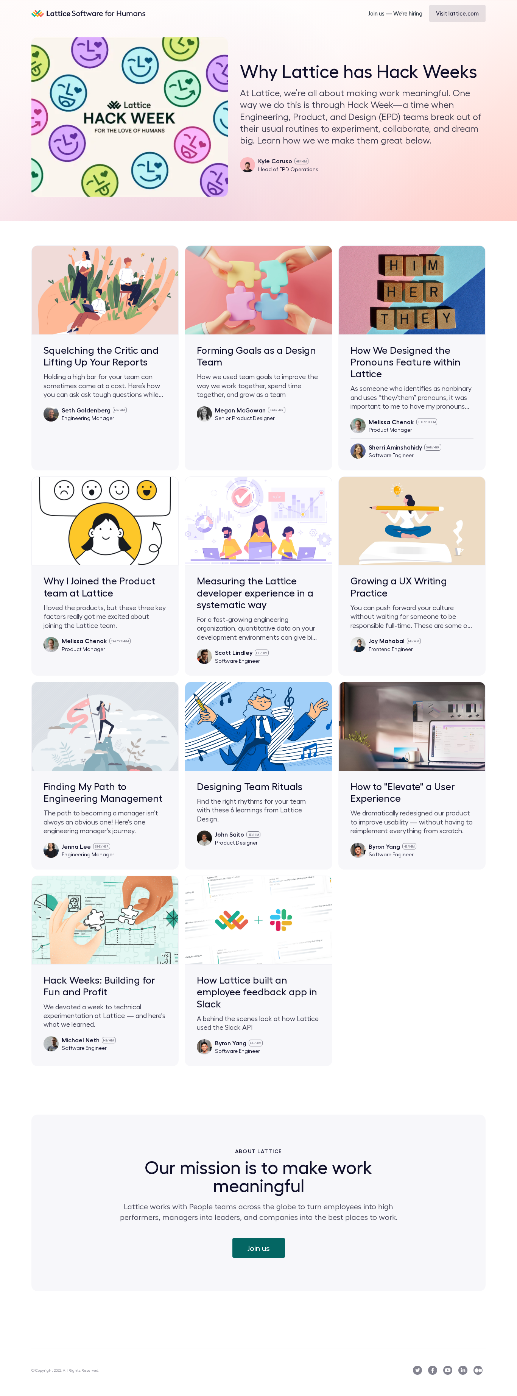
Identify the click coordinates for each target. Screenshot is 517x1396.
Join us (259, 1247)
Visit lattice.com (457, 13)
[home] (88, 13)
